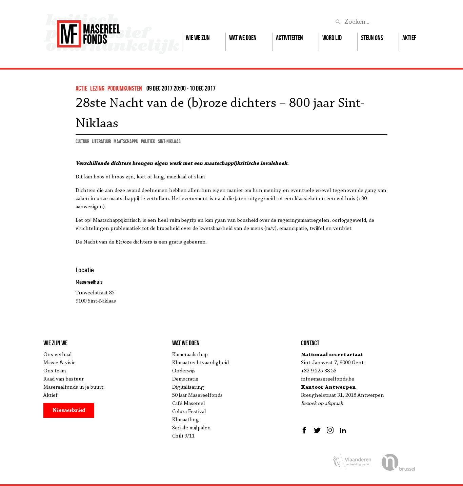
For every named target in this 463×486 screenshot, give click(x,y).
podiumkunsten (124, 88)
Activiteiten (289, 37)
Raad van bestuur (63, 379)
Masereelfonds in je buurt (73, 387)
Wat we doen (243, 37)
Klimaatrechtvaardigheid (200, 363)
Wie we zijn (198, 37)
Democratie (185, 379)
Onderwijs (184, 371)
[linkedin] (343, 430)
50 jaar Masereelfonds (197, 395)
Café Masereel (188, 403)
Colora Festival (189, 411)
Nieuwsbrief (69, 410)
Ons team (54, 371)
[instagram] (330, 430)
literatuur (101, 141)
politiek (148, 141)
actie (81, 88)
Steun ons (372, 37)
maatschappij (126, 141)
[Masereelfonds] (88, 30)
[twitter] (317, 430)
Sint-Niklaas (169, 141)
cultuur (82, 141)
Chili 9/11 (183, 436)
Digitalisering (188, 387)
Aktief (409, 37)
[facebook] (305, 430)
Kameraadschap (190, 354)
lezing (97, 88)
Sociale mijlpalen (191, 428)
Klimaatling (185, 420)
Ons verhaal (57, 354)
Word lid (332, 37)
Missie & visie (59, 363)
